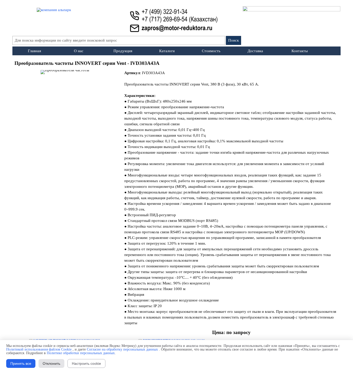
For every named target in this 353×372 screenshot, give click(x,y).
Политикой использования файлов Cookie (39, 349)
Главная (34, 51)
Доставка (255, 51)
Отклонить (51, 363)
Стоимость (211, 51)
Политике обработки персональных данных (81, 353)
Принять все (20, 363)
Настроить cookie (86, 363)
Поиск (233, 40)
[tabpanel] (176, 63)
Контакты (299, 51)
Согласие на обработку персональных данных (122, 349)
